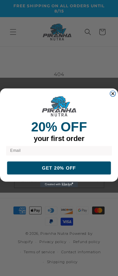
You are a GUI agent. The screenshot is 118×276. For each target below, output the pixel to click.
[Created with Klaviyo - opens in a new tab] (59, 184)
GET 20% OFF (59, 168)
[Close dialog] (113, 94)
